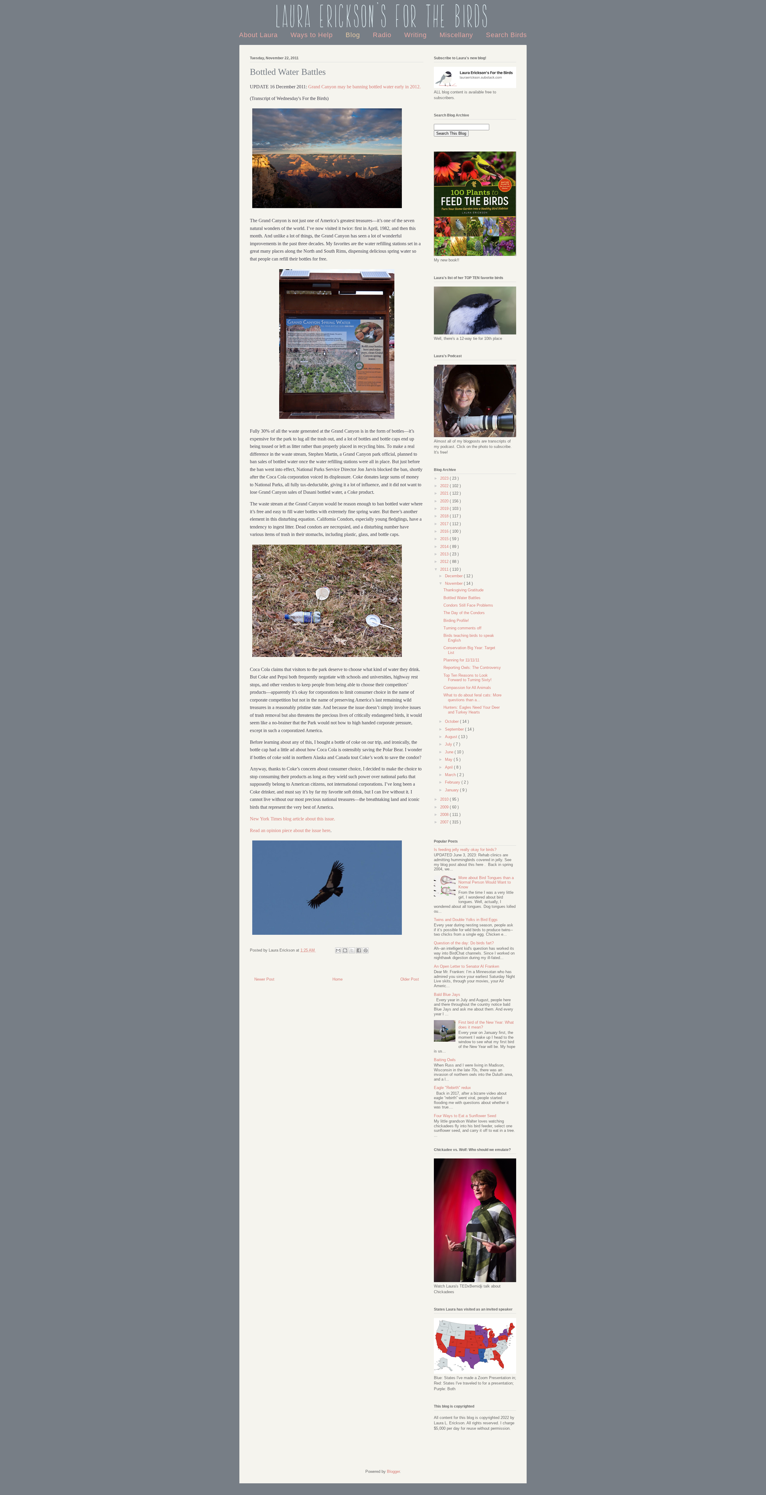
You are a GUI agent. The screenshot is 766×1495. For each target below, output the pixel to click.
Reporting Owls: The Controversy (472, 667)
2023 (445, 478)
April (449, 767)
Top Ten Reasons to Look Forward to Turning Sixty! (467, 677)
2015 (445, 539)
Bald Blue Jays (447, 994)
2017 (445, 524)
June (450, 752)
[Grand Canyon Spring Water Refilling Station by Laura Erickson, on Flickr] (337, 419)
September (455, 729)
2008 (445, 814)
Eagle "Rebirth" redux (452, 1087)
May (449, 759)
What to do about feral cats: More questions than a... (472, 697)
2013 (445, 554)
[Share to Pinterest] (366, 950)
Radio (383, 35)
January (452, 790)
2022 (445, 486)
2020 (445, 501)
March (451, 775)
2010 (445, 799)
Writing (416, 35)
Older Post (409, 979)
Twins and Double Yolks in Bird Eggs (466, 919)
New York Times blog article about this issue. (292, 818)
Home (337, 979)
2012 (445, 561)
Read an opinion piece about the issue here (290, 830)
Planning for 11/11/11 (461, 660)
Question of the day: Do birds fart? (464, 943)
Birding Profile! (456, 620)
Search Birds (506, 35)
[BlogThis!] (345, 950)
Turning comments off (462, 628)
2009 (445, 807)
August (451, 736)
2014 (445, 546)
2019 (445, 508)
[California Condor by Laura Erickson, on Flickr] (327, 935)
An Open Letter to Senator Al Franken (466, 966)
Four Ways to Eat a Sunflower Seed (465, 1116)
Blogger (393, 1471)
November (454, 583)
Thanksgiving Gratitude (463, 590)
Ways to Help (313, 35)
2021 (445, 493)
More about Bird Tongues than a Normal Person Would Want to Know (486, 882)
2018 (445, 516)
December (454, 576)
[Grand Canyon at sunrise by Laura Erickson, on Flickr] (327, 208)
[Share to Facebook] (359, 950)
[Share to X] (352, 950)
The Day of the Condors (464, 613)
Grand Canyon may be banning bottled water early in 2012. (364, 86)
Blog (354, 35)
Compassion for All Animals (467, 687)
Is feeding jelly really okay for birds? (465, 849)
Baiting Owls (445, 1060)
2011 (445, 569)
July (449, 744)
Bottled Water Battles (462, 598)
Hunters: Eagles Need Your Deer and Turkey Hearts (471, 709)
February (453, 782)
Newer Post (264, 979)
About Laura (259, 35)
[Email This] (338, 950)
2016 (445, 531)
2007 (445, 822)
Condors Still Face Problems (468, 605)
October (452, 721)
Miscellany (457, 35)
